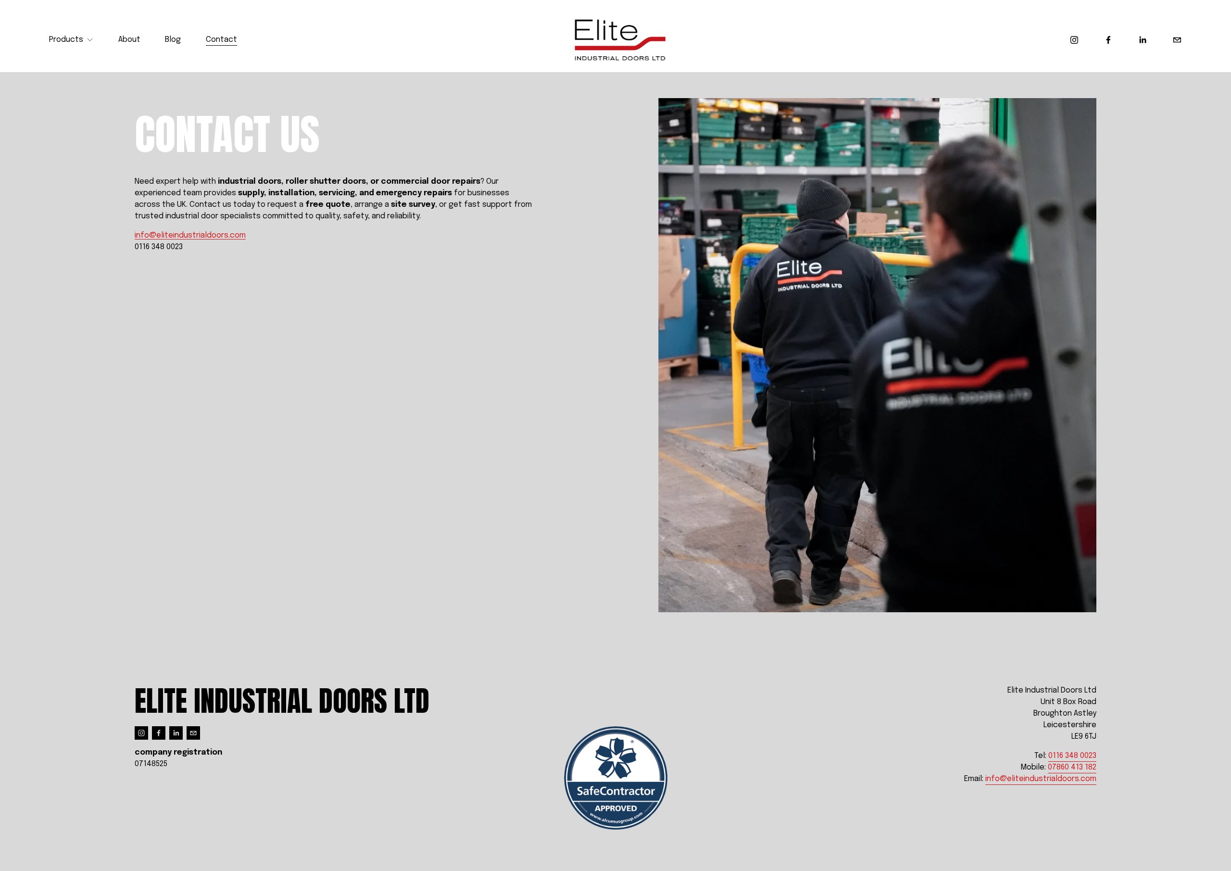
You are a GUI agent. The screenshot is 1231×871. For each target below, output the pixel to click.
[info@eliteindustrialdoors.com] (1177, 40)
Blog (173, 40)
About (129, 40)
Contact (221, 40)
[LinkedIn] (1142, 40)
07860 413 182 (1072, 767)
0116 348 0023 (1072, 756)
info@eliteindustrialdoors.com (190, 235)
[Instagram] (1074, 40)
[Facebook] (1108, 40)
